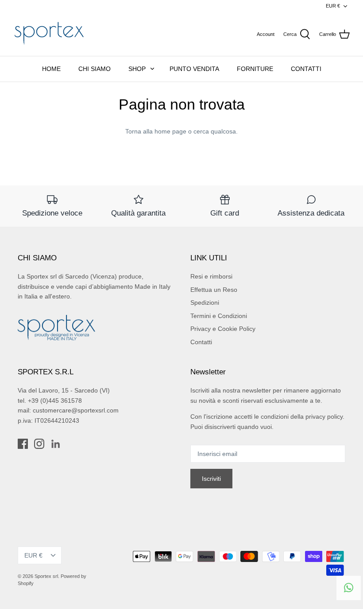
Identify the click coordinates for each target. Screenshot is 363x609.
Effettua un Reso (213, 289)
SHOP (137, 68)
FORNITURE (255, 68)
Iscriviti (211, 478)
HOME (51, 68)
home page (170, 131)
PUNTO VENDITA (194, 68)
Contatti (201, 342)
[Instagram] (39, 444)
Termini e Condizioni (218, 315)
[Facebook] (23, 444)
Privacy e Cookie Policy (222, 328)
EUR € (333, 5)
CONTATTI (306, 68)
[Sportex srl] (48, 34)
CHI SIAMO (94, 68)
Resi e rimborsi (211, 276)
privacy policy (324, 416)
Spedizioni (204, 302)
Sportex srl (46, 576)
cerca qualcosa (214, 131)
